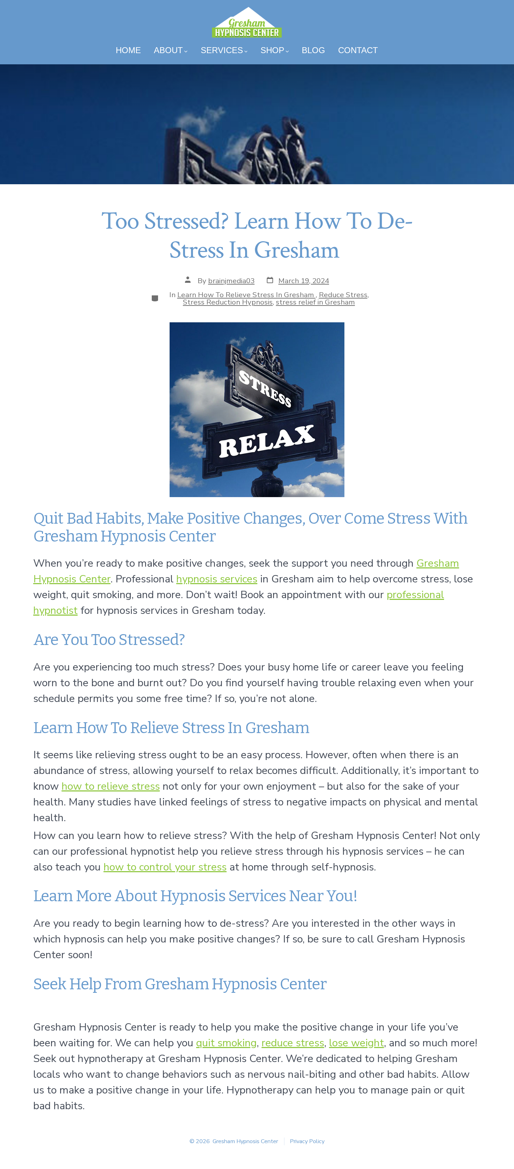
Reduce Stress (343, 295)
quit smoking (226, 1043)
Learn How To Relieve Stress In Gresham (246, 295)
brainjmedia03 (231, 281)
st (73, 610)
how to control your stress (165, 867)
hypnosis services (216, 579)
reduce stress (293, 1043)
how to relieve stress (111, 786)
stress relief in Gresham (315, 302)
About (168, 50)
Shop (272, 50)
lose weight (356, 1043)
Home (128, 50)
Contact (358, 50)
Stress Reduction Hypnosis (228, 302)
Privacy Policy (307, 1141)
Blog (313, 50)
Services (222, 50)
